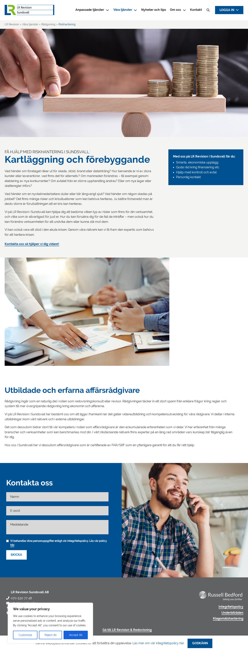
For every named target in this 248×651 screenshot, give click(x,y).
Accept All (75, 635)
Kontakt (196, 10)
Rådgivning (48, 24)
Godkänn (200, 643)
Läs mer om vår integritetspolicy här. (158, 643)
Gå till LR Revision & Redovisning (127, 630)
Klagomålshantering (228, 618)
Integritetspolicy (231, 606)
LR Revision (12, 24)
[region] (50, 623)
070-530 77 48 (21, 598)
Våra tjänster (122, 10)
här (12, 544)
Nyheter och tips (153, 10)
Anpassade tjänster (89, 10)
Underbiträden (232, 612)
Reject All (51, 635)
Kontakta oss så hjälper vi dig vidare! (32, 244)
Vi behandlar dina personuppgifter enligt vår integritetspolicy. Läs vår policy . (58, 542)
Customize (25, 635)
